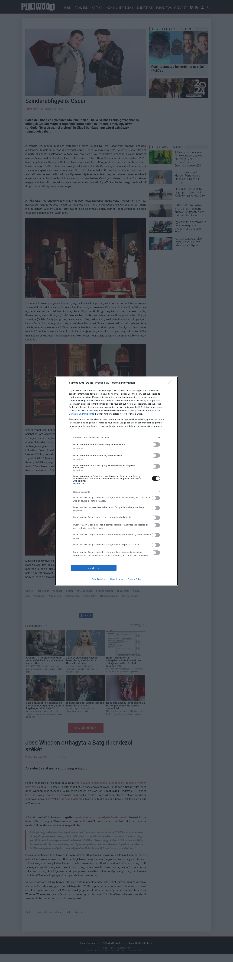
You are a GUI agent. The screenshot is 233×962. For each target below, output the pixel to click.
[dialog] (116, 481)
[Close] (171, 383)
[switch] (156, 444)
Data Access (116, 579)
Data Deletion (98, 579)
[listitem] (116, 437)
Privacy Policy (134, 579)
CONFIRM (94, 568)
